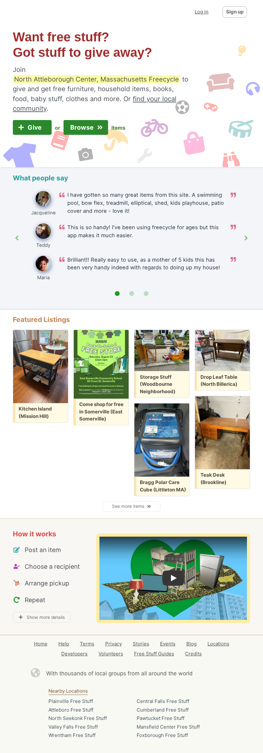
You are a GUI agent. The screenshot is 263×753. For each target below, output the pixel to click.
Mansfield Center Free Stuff (168, 727)
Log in (201, 12)
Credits (193, 654)
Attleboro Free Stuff (70, 710)
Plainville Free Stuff (70, 701)
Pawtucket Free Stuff (160, 718)
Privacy (113, 644)
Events (167, 644)
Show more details (44, 617)
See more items (129, 506)
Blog (191, 644)
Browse (83, 127)
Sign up (234, 12)
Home (40, 644)
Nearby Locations (68, 691)
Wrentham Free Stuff (72, 735)
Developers (74, 654)
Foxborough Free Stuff (162, 735)
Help (63, 644)
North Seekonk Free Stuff (77, 718)
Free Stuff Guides (154, 654)
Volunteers (110, 654)
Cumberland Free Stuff (163, 710)
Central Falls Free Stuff (163, 701)
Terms (87, 644)
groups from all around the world (150, 673)
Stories (141, 644)
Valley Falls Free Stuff (73, 727)
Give (35, 127)
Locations (218, 644)
